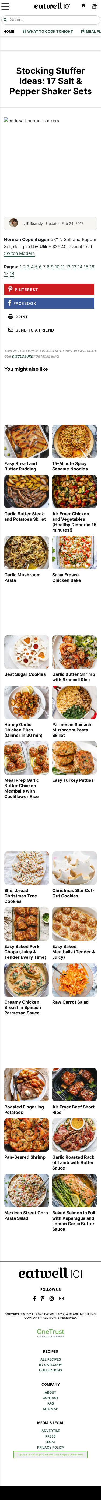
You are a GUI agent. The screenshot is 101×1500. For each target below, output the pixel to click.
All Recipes (50, 1359)
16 (92, 267)
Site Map (50, 1409)
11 (63, 267)
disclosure (22, 356)
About (50, 1392)
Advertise (50, 1431)
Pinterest (25, 289)
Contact (51, 1398)
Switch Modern (19, 253)
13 (74, 267)
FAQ (50, 1403)
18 (12, 273)
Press (50, 1436)
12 (68, 267)
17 (6, 273)
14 (80, 267)
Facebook (23, 303)
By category (50, 1365)
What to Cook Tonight (49, 31)
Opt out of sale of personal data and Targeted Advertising (51, 1454)
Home (9, 31)
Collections (50, 1370)
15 (86, 267)
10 (57, 267)
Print (20, 317)
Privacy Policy (50, 1447)
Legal (50, 1442)
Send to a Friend (33, 330)
